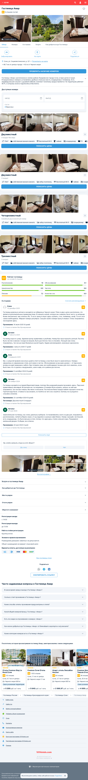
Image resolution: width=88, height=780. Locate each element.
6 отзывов (26, 44)
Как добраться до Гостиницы (57, 44)
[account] (80, 2)
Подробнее (58, 775)
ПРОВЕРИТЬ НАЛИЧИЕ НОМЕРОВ (44, 71)
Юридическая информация (10, 775)
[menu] (85, 2)
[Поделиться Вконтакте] (49, 569)
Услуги (38, 44)
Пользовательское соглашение (11, 773)
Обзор (4, 44)
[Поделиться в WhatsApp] (38, 569)
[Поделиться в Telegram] (44, 569)
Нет (64, 447)
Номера (14, 44)
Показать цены (44, 146)
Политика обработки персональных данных (15, 777)
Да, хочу (23, 447)
